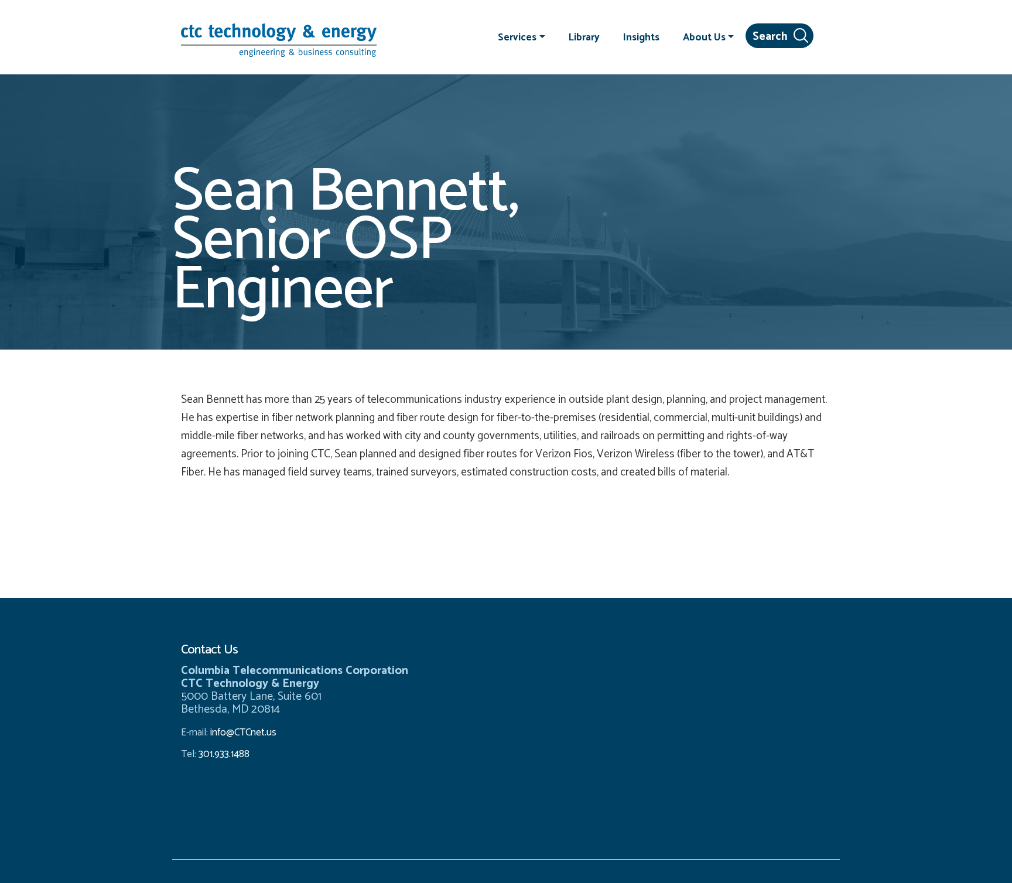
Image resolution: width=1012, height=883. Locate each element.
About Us (704, 37)
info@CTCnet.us (243, 732)
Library (584, 37)
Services (517, 37)
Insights (641, 37)
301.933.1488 (222, 754)
